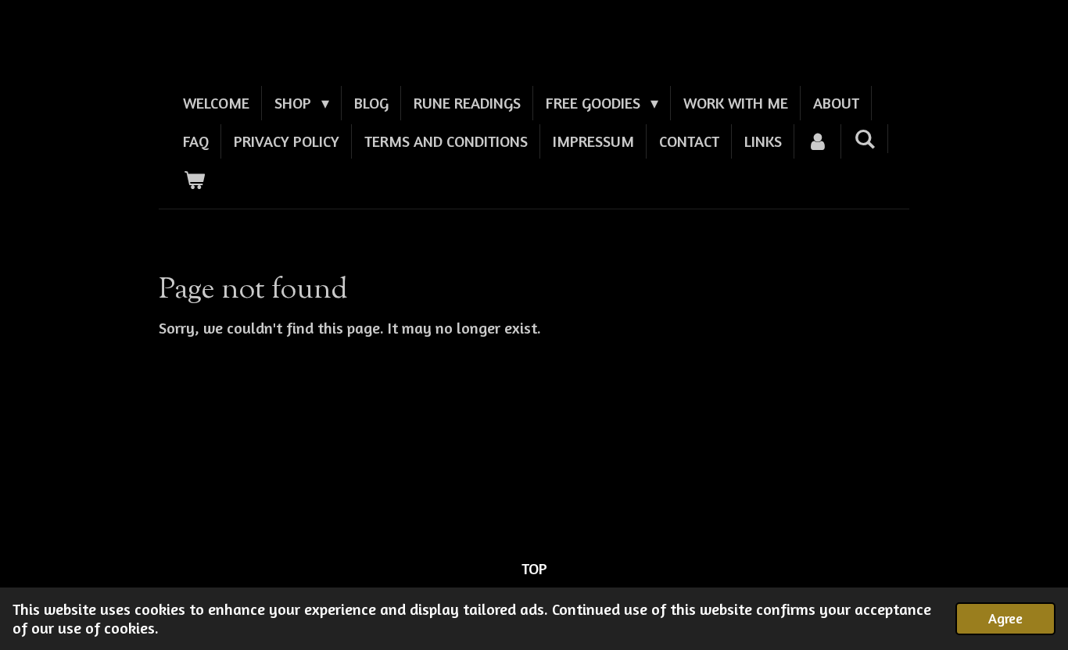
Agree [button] (1005, 618)
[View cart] (193, 179)
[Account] (817, 141)
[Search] (864, 138)
